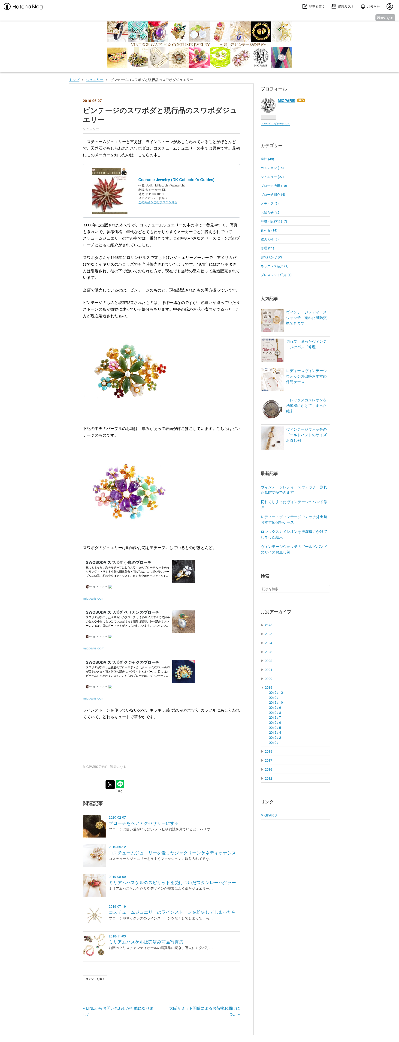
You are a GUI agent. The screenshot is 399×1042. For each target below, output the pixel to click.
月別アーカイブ (276, 611)
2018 (268, 751)
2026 (268, 624)
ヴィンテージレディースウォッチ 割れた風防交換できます (306, 317)
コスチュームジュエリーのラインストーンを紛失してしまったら (172, 912)
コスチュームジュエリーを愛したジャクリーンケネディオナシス (172, 853)
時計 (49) (267, 158)
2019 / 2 (275, 737)
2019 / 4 (275, 732)
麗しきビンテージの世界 (102, 25)
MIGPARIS (269, 815)
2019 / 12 (276, 692)
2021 (268, 669)
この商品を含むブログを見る (157, 202)
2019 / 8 (275, 712)
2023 (268, 651)
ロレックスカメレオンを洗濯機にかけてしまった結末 (306, 405)
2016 (268, 769)
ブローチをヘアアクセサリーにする (144, 823)
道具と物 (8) (270, 239)
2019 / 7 (275, 717)
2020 (268, 678)
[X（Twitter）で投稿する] (110, 784)
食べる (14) (269, 230)
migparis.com (93, 598)
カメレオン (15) (272, 167)
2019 (268, 687)
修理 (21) (267, 247)
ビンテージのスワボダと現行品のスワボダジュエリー (160, 114)
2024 (268, 642)
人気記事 (269, 298)
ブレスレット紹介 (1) (276, 274)
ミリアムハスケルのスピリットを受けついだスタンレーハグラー (172, 882)
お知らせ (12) (271, 212)
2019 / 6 (275, 722)
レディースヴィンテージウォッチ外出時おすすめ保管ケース (306, 376)
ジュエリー (91, 128)
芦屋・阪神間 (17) (274, 221)
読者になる (385, 18)
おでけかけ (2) (271, 256)
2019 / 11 (276, 697)
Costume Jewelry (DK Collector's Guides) (176, 179)
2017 (268, 760)
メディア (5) (270, 203)
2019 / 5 (275, 727)
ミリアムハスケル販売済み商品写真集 (146, 942)
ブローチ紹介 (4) (273, 194)
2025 (268, 633)
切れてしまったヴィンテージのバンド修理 (306, 344)
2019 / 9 (275, 707)
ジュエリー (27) (272, 176)
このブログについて (275, 123)
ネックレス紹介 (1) (274, 265)
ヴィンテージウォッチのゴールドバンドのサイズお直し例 (306, 434)
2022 (268, 660)
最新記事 (269, 473)
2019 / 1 (275, 742)
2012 (268, 778)
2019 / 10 (276, 702)
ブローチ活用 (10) (274, 185)
